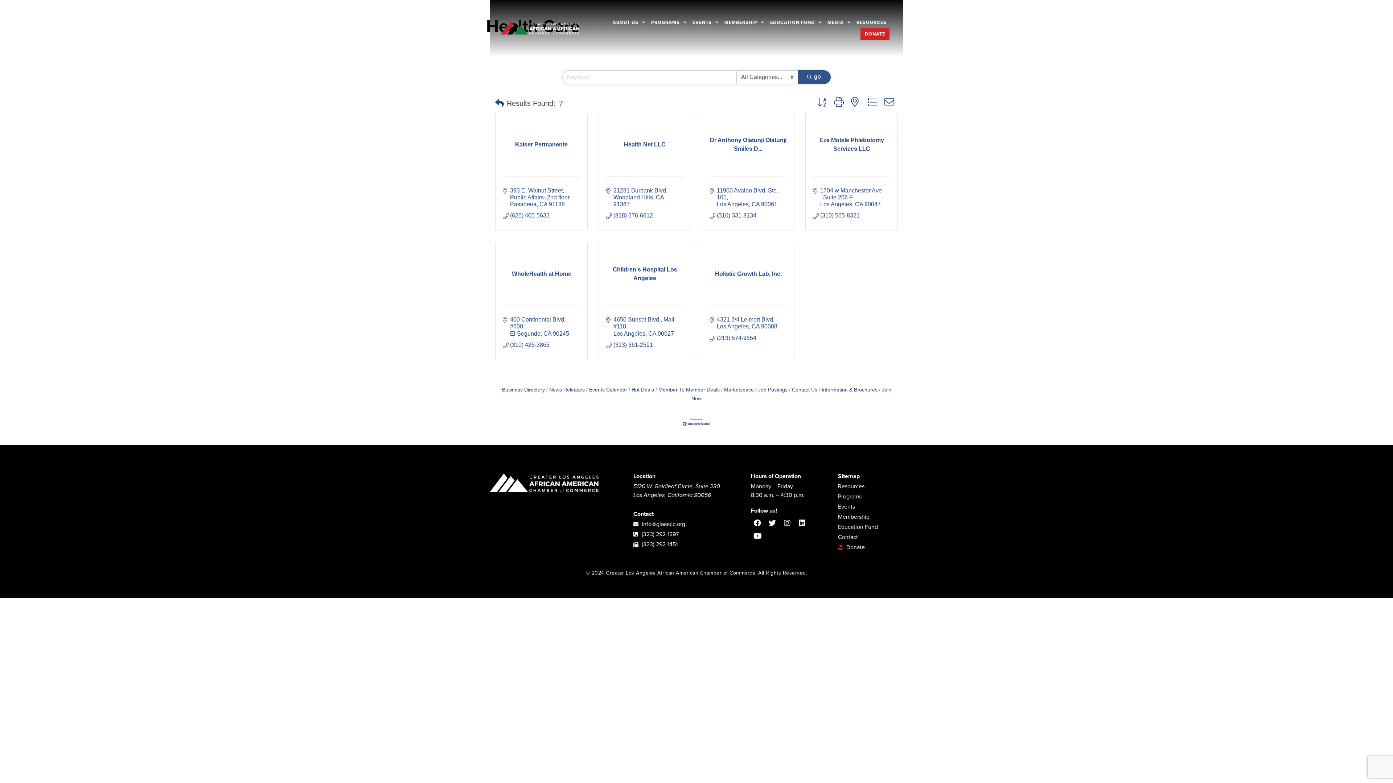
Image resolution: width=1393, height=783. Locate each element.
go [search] (817, 77)
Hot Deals (643, 390)
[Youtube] (757, 536)
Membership (740, 22)
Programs (665, 22)
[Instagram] (787, 523)
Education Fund (792, 22)
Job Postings (773, 390)
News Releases (567, 390)
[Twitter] (772, 523)
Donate (875, 34)
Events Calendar (608, 390)
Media (835, 22)
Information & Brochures (850, 390)
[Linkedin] (802, 523)
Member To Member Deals (689, 390)
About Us (625, 22)
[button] (499, 103)
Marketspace (739, 390)
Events (702, 22)
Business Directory (523, 390)
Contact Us (804, 390)
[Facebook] (757, 523)
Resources (871, 22)
